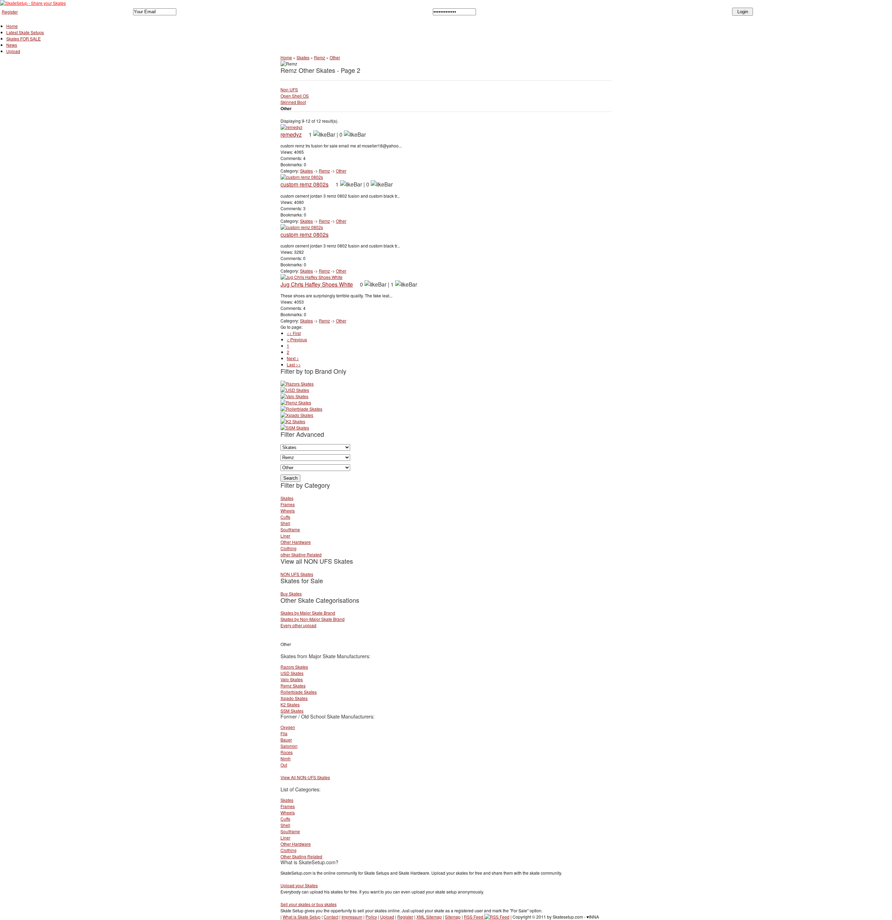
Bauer (286, 740)
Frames (287, 504)
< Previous (297, 339)
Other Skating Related (301, 856)
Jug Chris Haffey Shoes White (316, 284)
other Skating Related (301, 554)
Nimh (285, 758)
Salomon (289, 746)
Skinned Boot (293, 102)
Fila (283, 733)
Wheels (287, 511)
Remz (319, 57)
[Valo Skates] (294, 396)
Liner (285, 536)
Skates (303, 57)
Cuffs (285, 517)
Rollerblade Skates (298, 692)
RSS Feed (474, 917)
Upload (13, 51)
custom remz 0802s (304, 184)
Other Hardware (295, 542)
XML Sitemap (429, 917)
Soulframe (290, 529)
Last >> (294, 364)
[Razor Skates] (297, 384)
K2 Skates (290, 704)
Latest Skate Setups (25, 32)
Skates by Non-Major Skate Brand (312, 619)
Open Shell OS (294, 96)
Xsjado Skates (294, 698)
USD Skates (291, 673)
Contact (331, 917)
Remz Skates (293, 686)
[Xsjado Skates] (296, 415)
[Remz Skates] (295, 402)
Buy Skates (291, 593)
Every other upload (298, 625)
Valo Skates (291, 679)
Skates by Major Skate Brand (307, 613)
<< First (294, 333)
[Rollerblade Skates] (301, 409)
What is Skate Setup (302, 917)
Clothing (288, 548)
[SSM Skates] (294, 428)
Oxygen (287, 727)
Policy (371, 917)
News (11, 45)
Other (335, 57)
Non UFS (289, 89)
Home (12, 26)
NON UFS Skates (296, 574)
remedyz (291, 134)
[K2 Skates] (292, 421)
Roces (286, 752)
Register (10, 12)
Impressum (351, 917)
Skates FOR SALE (23, 38)
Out (283, 765)
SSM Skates (291, 711)
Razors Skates (294, 667)
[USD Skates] (294, 390)
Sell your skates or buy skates (308, 904)
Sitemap (453, 917)
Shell (285, 523)
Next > (293, 358)
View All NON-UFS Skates (305, 777)
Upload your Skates (299, 885)
